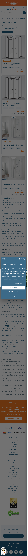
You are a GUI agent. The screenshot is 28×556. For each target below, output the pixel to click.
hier (19, 279)
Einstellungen (12, 291)
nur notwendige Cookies (13, 296)
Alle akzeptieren (13, 287)
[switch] (3, 554)
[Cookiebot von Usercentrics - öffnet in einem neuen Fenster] (19, 259)
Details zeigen (18, 283)
